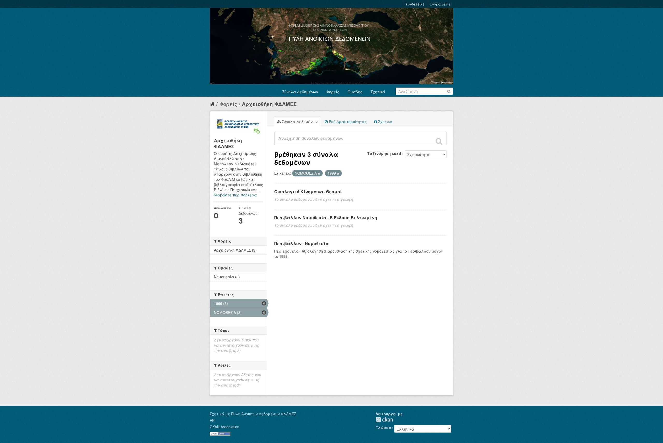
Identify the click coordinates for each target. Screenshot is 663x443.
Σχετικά (378, 91)
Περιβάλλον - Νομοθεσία (301, 243)
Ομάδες (355, 91)
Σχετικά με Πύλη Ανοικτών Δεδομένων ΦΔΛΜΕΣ (253, 413)
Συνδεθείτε (415, 4)
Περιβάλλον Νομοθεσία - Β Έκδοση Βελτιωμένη (325, 217)
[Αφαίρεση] (319, 173)
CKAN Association (224, 426)
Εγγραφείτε (440, 4)
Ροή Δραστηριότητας (347, 121)
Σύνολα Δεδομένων (300, 91)
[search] (439, 141)
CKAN (384, 419)
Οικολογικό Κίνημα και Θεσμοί (308, 192)
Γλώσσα (384, 427)
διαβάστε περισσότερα (235, 194)
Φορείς (332, 91)
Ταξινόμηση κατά (384, 153)
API (212, 420)
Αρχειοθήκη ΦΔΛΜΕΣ (269, 104)
